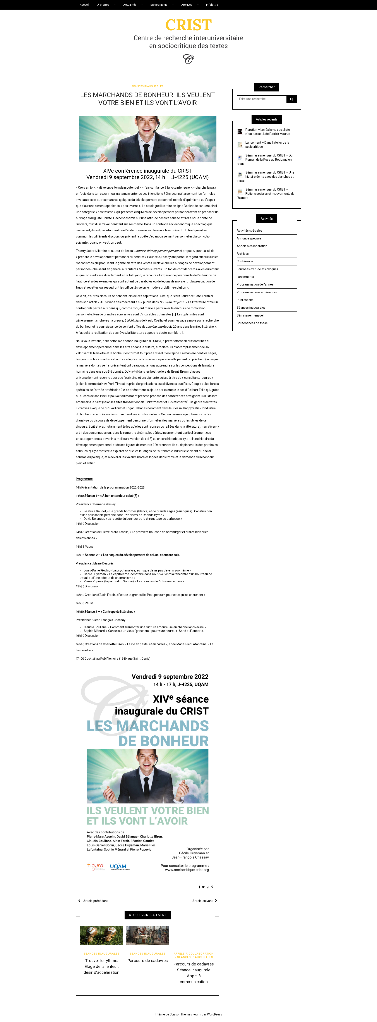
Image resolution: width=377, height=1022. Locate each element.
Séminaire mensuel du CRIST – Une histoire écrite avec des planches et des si (265, 176)
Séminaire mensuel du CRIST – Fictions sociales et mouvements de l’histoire (266, 194)
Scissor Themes (181, 1014)
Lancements (245, 277)
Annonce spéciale (249, 238)
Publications (245, 300)
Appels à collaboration (194, 953)
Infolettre (212, 4)
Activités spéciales (249, 230)
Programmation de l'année (255, 284)
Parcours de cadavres (147, 960)
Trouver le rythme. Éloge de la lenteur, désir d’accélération (101, 966)
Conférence (245, 261)
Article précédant (95, 901)
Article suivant (202, 901)
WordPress (214, 1014)
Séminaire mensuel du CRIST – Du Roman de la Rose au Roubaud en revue (265, 159)
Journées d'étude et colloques (257, 269)
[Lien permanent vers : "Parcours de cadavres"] (147, 935)
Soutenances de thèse (252, 323)
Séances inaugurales (147, 86)
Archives (243, 253)
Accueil (84, 4)
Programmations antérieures (257, 292)
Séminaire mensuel (250, 315)
